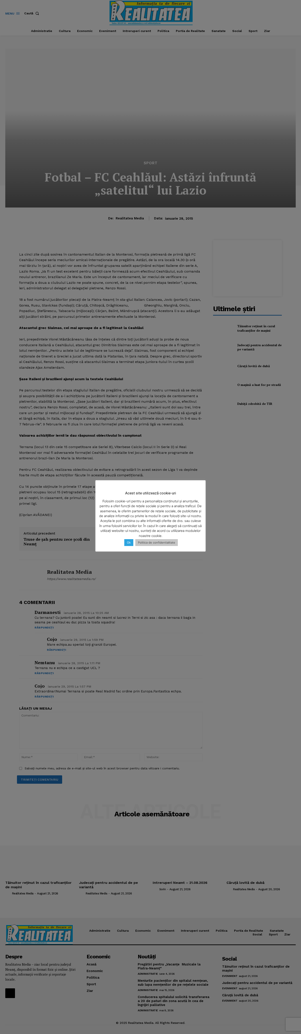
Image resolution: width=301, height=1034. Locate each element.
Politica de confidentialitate (156, 542)
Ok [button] (129, 542)
